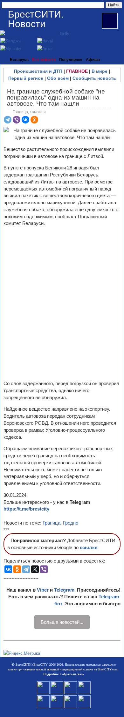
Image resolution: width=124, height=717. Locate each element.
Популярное (70, 59)
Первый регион (25, 78)
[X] (35, 569)
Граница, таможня (29, 112)
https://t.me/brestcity (26, 509)
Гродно (70, 523)
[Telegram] (7, 119)
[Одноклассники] (34, 119)
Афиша (93, 59)
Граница (51, 523)
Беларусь (19, 59)
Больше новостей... (62, 622)
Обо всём (58, 78)
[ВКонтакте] (25, 119)
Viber (43, 590)
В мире (99, 71)
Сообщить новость (94, 78)
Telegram (64, 590)
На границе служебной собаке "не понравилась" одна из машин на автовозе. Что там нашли (56, 97)
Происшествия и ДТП (38, 71)
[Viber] (16, 119)
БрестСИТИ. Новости (36, 19)
